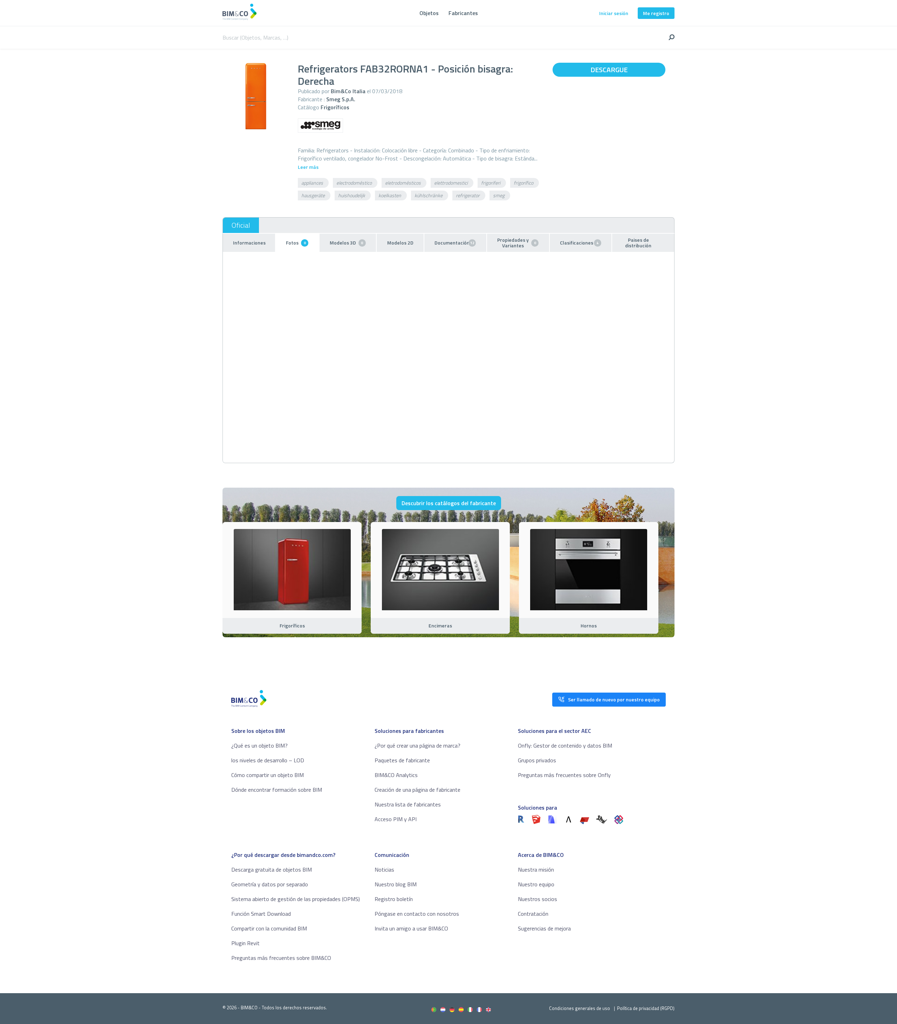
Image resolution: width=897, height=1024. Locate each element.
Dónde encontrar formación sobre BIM (276, 789)
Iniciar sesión (613, 13)
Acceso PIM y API (396, 819)
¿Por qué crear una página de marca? (417, 745)
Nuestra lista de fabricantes (408, 804)
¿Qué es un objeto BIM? (259, 745)
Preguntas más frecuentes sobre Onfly (564, 775)
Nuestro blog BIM (396, 884)
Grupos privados (537, 760)
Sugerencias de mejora (544, 928)
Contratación (533, 913)
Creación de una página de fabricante (417, 789)
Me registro (656, 13)
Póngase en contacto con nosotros (417, 913)
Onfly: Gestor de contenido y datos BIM (565, 745)
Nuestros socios (537, 899)
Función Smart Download (261, 913)
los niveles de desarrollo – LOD (267, 760)
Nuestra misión (536, 869)
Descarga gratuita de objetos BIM (271, 869)
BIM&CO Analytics (396, 775)
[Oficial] (241, 225)
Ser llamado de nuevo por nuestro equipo (614, 699)
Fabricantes (463, 13)
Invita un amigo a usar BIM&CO (411, 928)
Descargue (609, 69)
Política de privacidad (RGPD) (646, 1008)
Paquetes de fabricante (402, 760)
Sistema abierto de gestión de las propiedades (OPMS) (295, 899)
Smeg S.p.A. (340, 99)
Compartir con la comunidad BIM (269, 928)
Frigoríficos (335, 107)
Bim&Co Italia (348, 91)
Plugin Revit (245, 943)
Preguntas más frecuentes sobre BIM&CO (281, 958)
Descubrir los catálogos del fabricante (449, 503)
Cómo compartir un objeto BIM (267, 775)
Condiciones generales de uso (579, 1008)
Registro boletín (394, 899)
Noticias (384, 869)
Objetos (429, 13)
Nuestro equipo (536, 884)
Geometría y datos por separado (269, 884)
